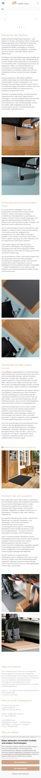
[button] (5, 18)
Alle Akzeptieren (20, 762)
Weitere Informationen (20, 774)
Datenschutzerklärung (9, 758)
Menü (3, 3)
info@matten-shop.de (15, 714)
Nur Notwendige (20, 768)
